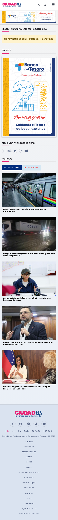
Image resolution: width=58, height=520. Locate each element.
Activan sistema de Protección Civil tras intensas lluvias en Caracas (27, 299)
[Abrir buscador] (45, 5)
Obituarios (29, 487)
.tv (13, 431)
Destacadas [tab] (13, 167)
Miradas (29, 493)
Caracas (29, 441)
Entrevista (29, 503)
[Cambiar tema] (39, 5)
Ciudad (29, 498)
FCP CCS (36, 431)
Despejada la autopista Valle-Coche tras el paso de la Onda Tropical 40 (29, 254)
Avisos (29, 467)
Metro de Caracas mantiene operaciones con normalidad (25, 210)
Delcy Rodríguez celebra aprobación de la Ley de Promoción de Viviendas (26, 388)
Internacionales (29, 451)
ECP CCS (48, 431)
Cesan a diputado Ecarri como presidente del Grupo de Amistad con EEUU (28, 343)
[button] (29, 96)
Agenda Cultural (29, 508)
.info (7, 431)
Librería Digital (29, 482)
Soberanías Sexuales (29, 513)
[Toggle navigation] (52, 4)
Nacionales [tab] (33, 167)
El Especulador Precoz (29, 472)
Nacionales (29, 446)
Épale (26, 431)
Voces (29, 461)
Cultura (29, 456)
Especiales (29, 477)
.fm (19, 431)
